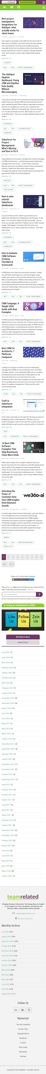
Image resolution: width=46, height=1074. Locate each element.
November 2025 (7, 951)
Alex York (13, 37)
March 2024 (6, 734)
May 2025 (5, 683)
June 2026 (6, 657)
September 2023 (8, 749)
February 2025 (7, 688)
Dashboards (8, 133)
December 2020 (8, 830)
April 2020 (6, 866)
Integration (15, 436)
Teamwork (21, 37)
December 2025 (7, 956)
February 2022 (7, 790)
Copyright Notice (23, 1033)
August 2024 (7, 708)
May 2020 (5, 861)
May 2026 (5, 979)
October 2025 (7, 678)
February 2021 (7, 820)
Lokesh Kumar (15, 509)
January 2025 (7, 693)
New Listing (23, 1047)
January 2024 (7, 739)
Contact (23, 1043)
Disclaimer (23, 1038)
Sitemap (23, 1056)
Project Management (25, 67)
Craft (3, 413)
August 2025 (6, 936)
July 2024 (5, 713)
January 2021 (7, 825)
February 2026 (7, 668)
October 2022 (7, 774)
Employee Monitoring (25, 542)
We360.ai (24, 509)
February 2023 (7, 754)
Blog (5, 67)
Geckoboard (23, 95)
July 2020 (5, 851)
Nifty (22, 268)
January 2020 (7, 876)
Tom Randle (14, 95)
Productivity (8, 546)
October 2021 (7, 795)
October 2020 (7, 840)
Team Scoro (14, 360)
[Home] (9, 2)
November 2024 (8, 703)
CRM (12, 67)
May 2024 (5, 723)
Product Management (30, 436)
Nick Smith (14, 208)
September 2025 (8, 941)
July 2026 (5, 652)
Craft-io (14, 410)
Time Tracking (8, 189)
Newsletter (23, 1052)
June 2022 (6, 785)
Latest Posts (23, 642)
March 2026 (6, 970)
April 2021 (6, 810)
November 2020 (8, 835)
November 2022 (8, 769)
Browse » (31, 590)
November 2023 (8, 744)
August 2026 (6, 994)
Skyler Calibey (14, 315)
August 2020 (7, 846)
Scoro (5, 363)
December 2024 (8, 698)
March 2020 (6, 871)
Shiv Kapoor (15, 268)
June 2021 (6, 805)
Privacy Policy (23, 1029)
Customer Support (24, 128)
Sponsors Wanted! (27, 2)
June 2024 (6, 718)
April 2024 (6, 729)
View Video (5, 427)
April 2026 (6, 663)
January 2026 (7, 673)
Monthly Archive (23, 637)
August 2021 (7, 800)
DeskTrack (14, 155)
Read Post (5, 58)
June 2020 (6, 856)
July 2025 (5, 932)
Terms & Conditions (23, 1024)
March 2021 (6, 815)
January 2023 (7, 759)
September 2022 (8, 779)
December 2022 (8, 764)
